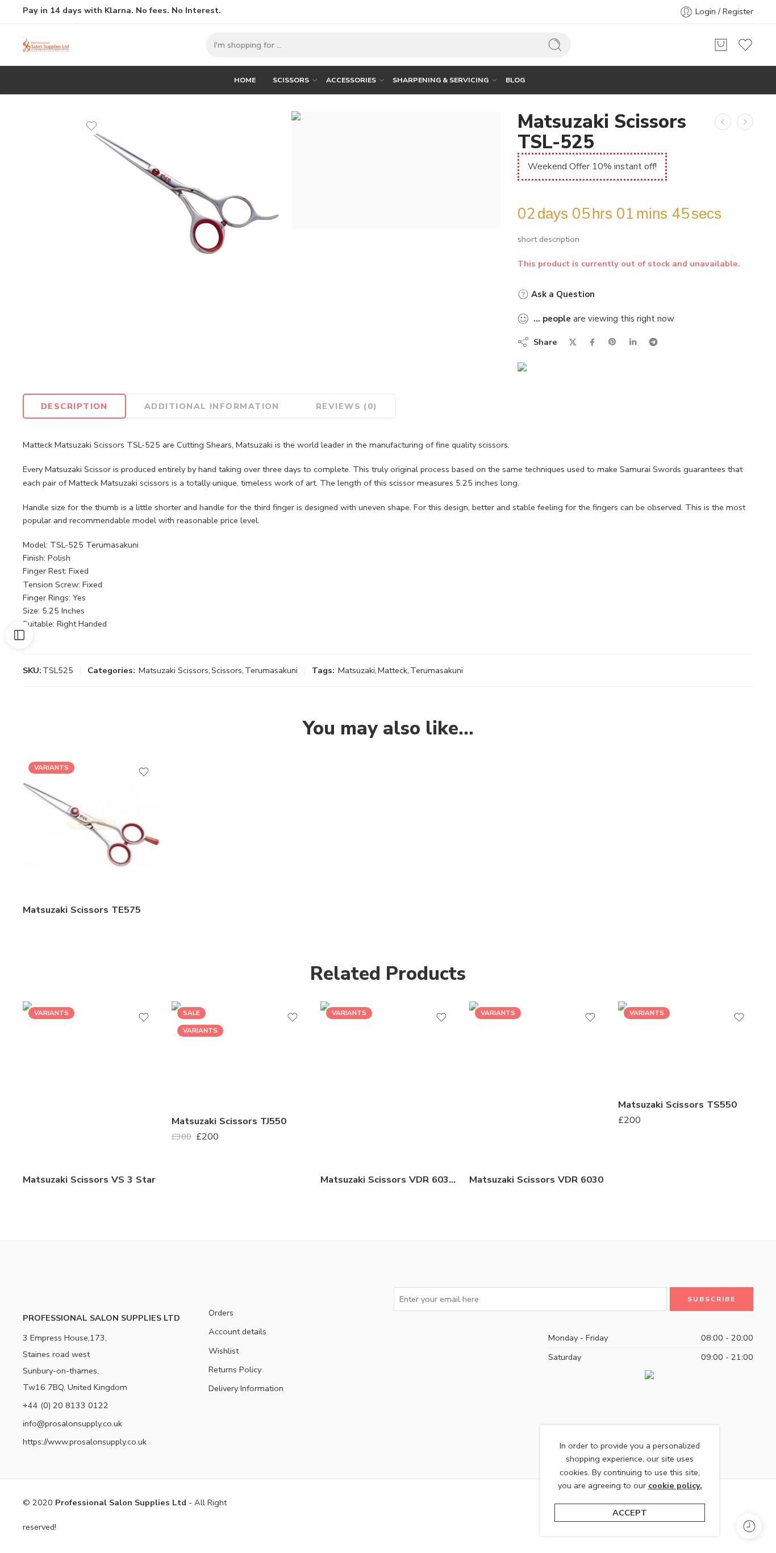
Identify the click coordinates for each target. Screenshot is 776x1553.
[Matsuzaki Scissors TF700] (723, 122)
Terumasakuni (271, 670)
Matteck (392, 670)
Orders (220, 1312)
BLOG (515, 80)
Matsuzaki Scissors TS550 (677, 1104)
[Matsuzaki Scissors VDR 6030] (538, 1082)
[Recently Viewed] (749, 1526)
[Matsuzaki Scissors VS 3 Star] (91, 1082)
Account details (237, 1331)
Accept (629, 1512)
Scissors (226, 670)
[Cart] (721, 45)
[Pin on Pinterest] (612, 341)
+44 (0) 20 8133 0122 (66, 1405)
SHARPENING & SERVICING (441, 80)
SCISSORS (291, 80)
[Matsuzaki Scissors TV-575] (745, 122)
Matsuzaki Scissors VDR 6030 (536, 1178)
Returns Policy (234, 1369)
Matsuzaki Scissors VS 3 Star (89, 1178)
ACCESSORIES (351, 80)
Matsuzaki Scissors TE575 (82, 909)
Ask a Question (562, 294)
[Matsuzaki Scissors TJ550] (240, 1053)
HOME (245, 80)
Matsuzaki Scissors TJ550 (229, 1120)
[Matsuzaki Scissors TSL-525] (181, 189)
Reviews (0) (347, 406)
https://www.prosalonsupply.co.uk (85, 1441)
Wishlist (223, 1350)
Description (74, 406)
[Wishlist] (91, 126)
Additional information (211, 406)
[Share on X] (573, 342)
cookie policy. (675, 1485)
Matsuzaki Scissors (173, 670)
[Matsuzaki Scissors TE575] (91, 825)
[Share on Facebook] (592, 342)
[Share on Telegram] (653, 341)
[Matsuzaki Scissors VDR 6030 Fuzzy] (389, 1082)
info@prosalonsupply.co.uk (72, 1423)
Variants (51, 767)
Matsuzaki (356, 670)
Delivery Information (245, 1388)
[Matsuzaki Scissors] (395, 170)
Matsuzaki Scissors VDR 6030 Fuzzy (389, 1178)
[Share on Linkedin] (632, 341)
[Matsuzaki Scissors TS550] (687, 1044)
